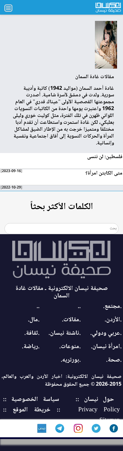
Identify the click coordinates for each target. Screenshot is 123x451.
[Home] (61, 259)
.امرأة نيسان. (106, 347)
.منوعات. (70, 347)
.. (79, 306)
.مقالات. (71, 320)
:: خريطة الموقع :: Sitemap (61, 415)
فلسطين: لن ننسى (104, 156)
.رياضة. (30, 347)
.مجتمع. (112, 306)
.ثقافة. (31, 333)
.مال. (33, 320)
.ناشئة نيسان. (64, 333)
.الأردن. (113, 320)
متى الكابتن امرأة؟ (103, 173)
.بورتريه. (71, 360)
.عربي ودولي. (106, 333)
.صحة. (114, 360)
